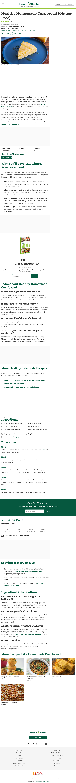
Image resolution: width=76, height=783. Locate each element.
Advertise (57, 763)
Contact (56, 766)
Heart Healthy (5, 30)
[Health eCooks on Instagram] (39, 744)
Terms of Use (57, 758)
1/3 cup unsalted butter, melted (37, 429)
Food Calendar (19, 766)
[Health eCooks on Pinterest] (42, 744)
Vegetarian (31, 30)
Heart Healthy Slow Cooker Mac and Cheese (21, 387)
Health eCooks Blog (19, 763)
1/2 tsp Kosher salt (33, 426)
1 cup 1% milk (32, 434)
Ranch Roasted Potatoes (14, 384)
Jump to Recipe (7, 157)
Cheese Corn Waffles (9, 702)
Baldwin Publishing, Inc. (19, 777)
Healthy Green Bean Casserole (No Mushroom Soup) (24, 380)
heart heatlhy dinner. (10, 124)
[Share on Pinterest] (2, 33)
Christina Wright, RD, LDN (18, 26)
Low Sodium (19, 758)
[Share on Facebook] (7, 33)
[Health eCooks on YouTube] (46, 744)
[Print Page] (11, 33)
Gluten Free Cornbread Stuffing (35, 677)
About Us (57, 750)
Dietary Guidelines (56, 753)
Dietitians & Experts (57, 755)
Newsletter (38, 737)
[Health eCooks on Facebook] (37, 744)
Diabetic (23, 30)
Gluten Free (15, 30)
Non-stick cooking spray (11, 437)
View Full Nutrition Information (13, 154)
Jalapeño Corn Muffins (10, 677)
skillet (43, 449)
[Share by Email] (15, 33)
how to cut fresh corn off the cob (28, 634)
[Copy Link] (20, 33)
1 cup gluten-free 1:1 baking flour (13, 423)
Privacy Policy (57, 760)
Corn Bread (56, 677)
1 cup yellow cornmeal (34, 423)
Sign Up (34, 276)
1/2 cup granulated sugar (11, 426)
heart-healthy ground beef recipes (28, 571)
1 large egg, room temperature (13, 434)
